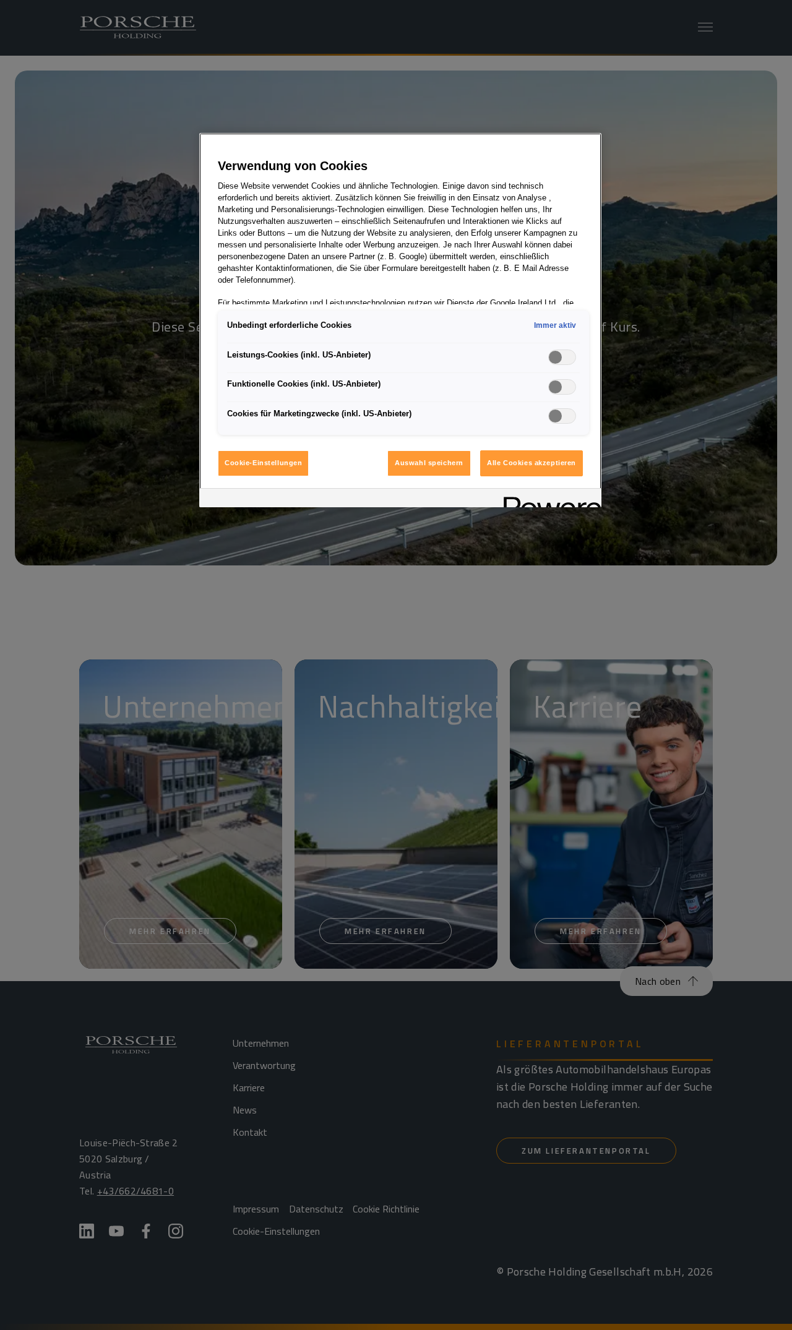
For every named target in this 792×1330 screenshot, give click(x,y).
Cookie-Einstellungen (263, 462)
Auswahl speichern (429, 462)
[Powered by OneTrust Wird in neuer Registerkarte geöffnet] (548, 499)
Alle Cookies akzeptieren (531, 462)
